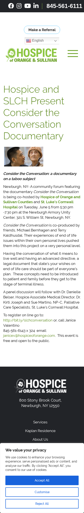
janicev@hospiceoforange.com (29, 335)
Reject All (42, 503)
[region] (42, 478)
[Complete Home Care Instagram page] (19, 6)
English (37, 41)
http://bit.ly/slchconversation (28, 320)
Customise (42, 492)
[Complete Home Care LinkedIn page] (36, 6)
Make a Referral (42, 30)
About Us (40, 439)
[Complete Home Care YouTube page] (27, 6)
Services (40, 422)
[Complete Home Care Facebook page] (11, 6)
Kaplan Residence (40, 431)
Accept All (42, 480)
